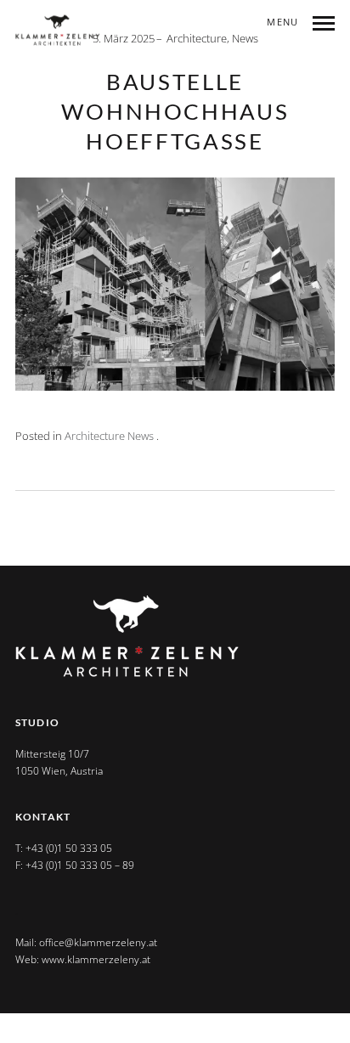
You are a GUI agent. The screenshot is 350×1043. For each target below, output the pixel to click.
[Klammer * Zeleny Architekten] (57, 30)
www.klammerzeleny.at (96, 959)
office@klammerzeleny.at (98, 942)
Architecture (197, 38)
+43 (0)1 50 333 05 (68, 848)
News (245, 38)
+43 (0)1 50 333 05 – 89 (79, 865)
